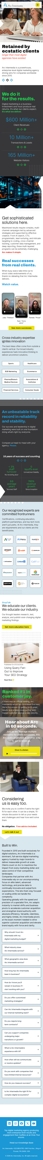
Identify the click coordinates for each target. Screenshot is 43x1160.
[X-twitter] (27, 1123)
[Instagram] (15, 1123)
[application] (21, 753)
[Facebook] (21, 1123)
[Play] (7, 754)
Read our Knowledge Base (21, 1143)
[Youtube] (33, 1123)
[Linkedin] (9, 1123)
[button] (21, 935)
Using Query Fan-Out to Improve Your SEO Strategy (15, 671)
